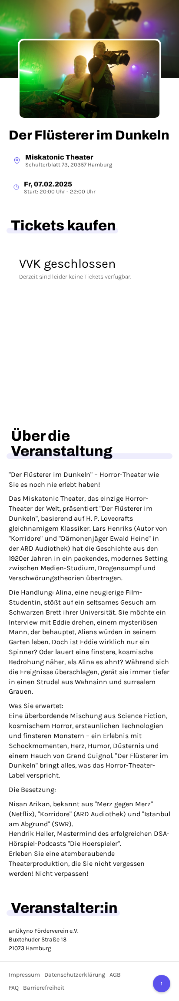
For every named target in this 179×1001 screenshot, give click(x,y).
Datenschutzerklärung (74, 974)
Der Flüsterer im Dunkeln (89, 135)
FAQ (14, 987)
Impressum (24, 974)
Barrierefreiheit (43, 987)
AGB (115, 974)
